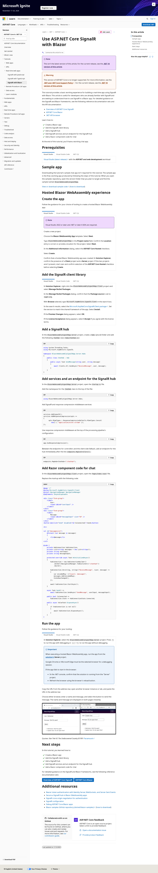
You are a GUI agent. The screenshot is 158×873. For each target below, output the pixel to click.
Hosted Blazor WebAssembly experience (142, 43)
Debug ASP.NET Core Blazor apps (59, 804)
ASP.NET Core (60, 32)
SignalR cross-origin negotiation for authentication (66, 798)
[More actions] (114, 32)
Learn (44, 32)
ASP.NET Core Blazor (54, 112)
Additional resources (139, 49)
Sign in (152, 19)
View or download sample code (54, 186)
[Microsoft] (4, 18)
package (88, 306)
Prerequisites (137, 36)
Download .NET (148, 25)
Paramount (88, 738)
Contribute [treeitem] (8, 169)
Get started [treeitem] (8, 51)
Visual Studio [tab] (48, 154)
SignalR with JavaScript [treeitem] (16, 75)
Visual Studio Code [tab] (63, 154)
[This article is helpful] (150, 56)
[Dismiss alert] (153, 4)
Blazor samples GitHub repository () (70, 807)
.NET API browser (53, 115)
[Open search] (147, 19)
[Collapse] (27, 30)
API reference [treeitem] (9, 165)
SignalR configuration (55, 801)
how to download (77, 186)
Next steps (136, 46)
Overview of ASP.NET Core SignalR (60, 109)
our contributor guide (55, 834)
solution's (50, 657)
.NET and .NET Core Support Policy (58, 83)
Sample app (136, 39)
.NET (50, 32)
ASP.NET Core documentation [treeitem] (14, 43)
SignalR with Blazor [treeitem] (15, 83)
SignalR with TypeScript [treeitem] (16, 79)
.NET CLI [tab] (76, 154)
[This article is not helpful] (152, 56)
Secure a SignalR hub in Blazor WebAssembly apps (66, 795)
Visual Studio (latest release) (55, 159)
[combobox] (15, 34)
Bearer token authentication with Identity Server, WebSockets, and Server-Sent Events (81, 792)
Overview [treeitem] (7, 47)
